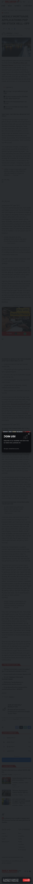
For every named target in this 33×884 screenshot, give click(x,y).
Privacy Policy (6, 880)
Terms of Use (15, 880)
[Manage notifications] (28, 880)
